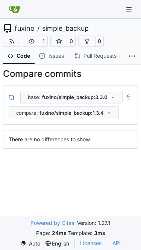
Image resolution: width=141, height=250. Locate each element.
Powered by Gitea (52, 223)
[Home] (14, 9)
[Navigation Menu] (129, 9)
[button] (31, 41)
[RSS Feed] (11, 41)
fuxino (25, 28)
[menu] (30, 243)
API (116, 243)
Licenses (91, 243)
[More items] (132, 56)
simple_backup (65, 28)
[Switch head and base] (12, 97)
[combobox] (71, 97)
